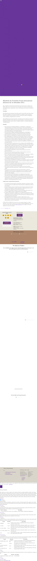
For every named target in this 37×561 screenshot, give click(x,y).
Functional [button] (2, 505)
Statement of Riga (7, 7)
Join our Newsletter (13, 62)
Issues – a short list (13, 25)
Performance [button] (2, 512)
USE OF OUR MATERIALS (12, 75)
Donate (3, 93)
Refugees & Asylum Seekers (9, 14)
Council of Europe (13, 21)
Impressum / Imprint (9, 474)
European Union (12, 20)
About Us (4, 85)
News (3, 4)
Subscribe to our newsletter (7, 223)
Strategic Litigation (7, 15)
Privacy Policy (8, 473)
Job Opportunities (13, 47)
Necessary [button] (1, 498)
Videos (11, 53)
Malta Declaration (7, 6)
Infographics (12, 26)
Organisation (10, 42)
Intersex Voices (12, 54)
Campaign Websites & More (12, 63)
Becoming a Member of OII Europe (15, 48)
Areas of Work (4, 9)
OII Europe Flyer (12, 43)
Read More (11, 484)
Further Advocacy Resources (12, 50)
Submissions (12, 24)
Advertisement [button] (2, 534)
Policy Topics (12, 19)
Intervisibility (14, 241)
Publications (10, 27)
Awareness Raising (7, 10)
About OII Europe (7, 86)
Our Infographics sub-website (15, 68)
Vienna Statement (7, 8)
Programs (9, 69)
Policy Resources (11, 18)
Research (5, 16)
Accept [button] (4, 484)
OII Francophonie (19, 204)
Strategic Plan (12, 46)
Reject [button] (7, 484)
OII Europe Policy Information (11, 472)
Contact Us (4, 92)
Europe (9, 208)
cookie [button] (1, 557)
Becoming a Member (7, 90)
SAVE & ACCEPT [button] (3, 559)
